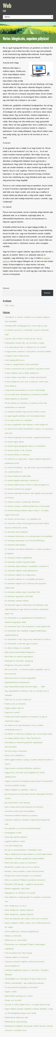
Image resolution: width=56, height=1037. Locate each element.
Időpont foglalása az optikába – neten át (20, 790)
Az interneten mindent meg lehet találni (20, 562)
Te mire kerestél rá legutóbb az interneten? (21, 987)
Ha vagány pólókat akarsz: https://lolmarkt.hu (23, 738)
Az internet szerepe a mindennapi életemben (22, 502)
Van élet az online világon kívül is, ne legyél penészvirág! (27, 1005)
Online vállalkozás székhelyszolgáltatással (22, 932)
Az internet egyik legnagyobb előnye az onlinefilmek (25, 446)
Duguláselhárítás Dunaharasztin (17, 682)
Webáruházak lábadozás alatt (16, 1017)
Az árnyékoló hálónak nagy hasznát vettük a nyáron (25, 412)
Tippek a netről (10, 992)
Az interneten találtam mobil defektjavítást (21, 571)
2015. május (9, 305)
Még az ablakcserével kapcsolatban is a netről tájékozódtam (28, 854)
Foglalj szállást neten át (14, 708)
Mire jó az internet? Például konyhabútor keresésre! (25, 880)
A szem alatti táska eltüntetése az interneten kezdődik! (26, 395)
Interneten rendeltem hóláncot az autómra (21, 816)
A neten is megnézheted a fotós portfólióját (21, 364)
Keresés (6, 288)
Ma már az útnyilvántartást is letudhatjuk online (23, 850)
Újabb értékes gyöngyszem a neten (19, 996)
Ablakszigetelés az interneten (16, 399)
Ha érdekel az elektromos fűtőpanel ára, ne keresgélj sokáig (28, 734)
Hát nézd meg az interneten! (16, 751)
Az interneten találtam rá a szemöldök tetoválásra (24, 579)
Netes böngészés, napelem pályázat (19, 910)
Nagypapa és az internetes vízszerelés (20, 893)
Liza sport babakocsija (13, 846)
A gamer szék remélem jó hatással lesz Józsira (23, 339)
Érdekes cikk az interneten (15, 704)
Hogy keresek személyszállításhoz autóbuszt (23, 768)
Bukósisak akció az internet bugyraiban (20, 678)
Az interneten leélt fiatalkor (15, 545)
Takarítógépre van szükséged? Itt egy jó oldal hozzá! (25, 979)
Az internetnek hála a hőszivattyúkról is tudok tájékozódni (27, 627)
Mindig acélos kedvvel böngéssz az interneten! (23, 876)
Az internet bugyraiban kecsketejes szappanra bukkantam (27, 437)
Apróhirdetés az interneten (15, 407)
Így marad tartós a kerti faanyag (17, 803)
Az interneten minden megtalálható (18, 558)
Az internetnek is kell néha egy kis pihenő (21, 644)
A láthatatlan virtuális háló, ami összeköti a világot (24, 343)
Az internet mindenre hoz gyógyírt (18, 489)
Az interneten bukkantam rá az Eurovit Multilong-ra (25, 541)
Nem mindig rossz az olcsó (15, 906)
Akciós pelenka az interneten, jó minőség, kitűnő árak (26, 403)
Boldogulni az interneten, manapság (19, 661)
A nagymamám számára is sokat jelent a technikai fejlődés (28, 352)
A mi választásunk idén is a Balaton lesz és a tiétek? (26, 347)
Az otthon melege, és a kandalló (17, 648)
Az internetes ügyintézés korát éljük (19, 596)
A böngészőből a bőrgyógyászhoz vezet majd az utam (26, 326)
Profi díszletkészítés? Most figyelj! (18, 953)
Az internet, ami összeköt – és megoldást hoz (23, 519)
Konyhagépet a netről (13, 833)
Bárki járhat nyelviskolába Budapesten (20, 652)
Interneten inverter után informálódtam (20, 811)
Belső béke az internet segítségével (19, 657)
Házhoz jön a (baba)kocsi (15, 755)
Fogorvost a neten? (12, 712)
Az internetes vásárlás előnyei (17, 601)
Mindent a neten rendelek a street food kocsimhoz (24, 871)
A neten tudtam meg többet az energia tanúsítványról (25, 377)
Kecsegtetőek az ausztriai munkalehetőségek (23, 828)
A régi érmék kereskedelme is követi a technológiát (25, 390)
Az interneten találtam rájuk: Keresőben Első (22, 592)
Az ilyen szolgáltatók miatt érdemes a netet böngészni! (26, 425)
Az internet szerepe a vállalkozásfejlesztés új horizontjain (27, 506)
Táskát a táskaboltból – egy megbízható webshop (24, 983)
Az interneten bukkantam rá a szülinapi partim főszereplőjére (28, 536)
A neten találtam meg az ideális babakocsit (22, 373)
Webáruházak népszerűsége (16, 1022)
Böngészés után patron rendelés (17, 665)
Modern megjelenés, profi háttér (17, 889)
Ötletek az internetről (13, 936)
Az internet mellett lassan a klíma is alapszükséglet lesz (27, 485)
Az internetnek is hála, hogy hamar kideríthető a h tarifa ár (28, 639)
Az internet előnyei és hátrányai (17, 455)
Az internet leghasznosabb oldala (18, 476)
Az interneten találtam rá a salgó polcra (20, 575)
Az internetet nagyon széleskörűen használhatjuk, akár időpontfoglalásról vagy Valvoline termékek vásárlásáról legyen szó (26, 609)
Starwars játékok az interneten (17, 957)
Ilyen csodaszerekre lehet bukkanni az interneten (24, 807)
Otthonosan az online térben (16, 940)
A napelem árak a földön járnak (17, 356)
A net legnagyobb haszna (15, 360)
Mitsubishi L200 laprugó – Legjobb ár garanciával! (24, 884)
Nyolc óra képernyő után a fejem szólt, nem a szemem (26, 919)
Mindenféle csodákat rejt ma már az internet (22, 867)
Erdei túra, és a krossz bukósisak (18, 700)
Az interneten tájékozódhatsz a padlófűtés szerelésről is (27, 566)
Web (7, 5)
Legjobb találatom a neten (15, 841)
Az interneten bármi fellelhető (16, 532)
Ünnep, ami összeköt (13, 1000)
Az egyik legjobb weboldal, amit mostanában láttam (25, 416)
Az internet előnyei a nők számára (18, 450)
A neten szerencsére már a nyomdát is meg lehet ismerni (27, 369)
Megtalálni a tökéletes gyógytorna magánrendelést (24, 858)
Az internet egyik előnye (14, 442)
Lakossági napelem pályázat (16, 837)
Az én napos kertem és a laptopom (18, 420)
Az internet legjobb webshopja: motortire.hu (22, 480)
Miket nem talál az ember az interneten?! (21, 863)
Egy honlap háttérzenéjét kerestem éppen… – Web (25, 687)
